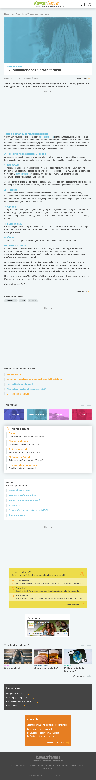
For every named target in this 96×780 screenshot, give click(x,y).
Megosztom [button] (82, 78)
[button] (85, 4)
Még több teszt (79, 676)
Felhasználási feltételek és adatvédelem (33, 766)
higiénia (33, 301)
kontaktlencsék (47, 137)
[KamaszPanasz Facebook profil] (48, 628)
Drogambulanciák (14, 694)
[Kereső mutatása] (80, 4)
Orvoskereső (12, 706)
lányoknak (11, 301)
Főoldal (7, 14)
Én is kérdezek (73, 604)
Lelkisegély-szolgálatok (17, 698)
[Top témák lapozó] (48, 405)
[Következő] (88, 405)
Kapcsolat (48, 768)
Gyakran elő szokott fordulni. (42, 736)
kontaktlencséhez (23, 174)
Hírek (12, 14)
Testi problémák (21, 14)
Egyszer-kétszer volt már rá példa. (45, 733)
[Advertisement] (48, 338)
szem (23, 301)
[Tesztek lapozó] (48, 645)
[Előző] (82, 405)
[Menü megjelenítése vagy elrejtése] (7, 4)
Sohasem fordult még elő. (41, 729)
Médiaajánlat (77, 766)
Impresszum (62, 766)
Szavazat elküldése (55, 742)
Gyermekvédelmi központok (19, 702)
